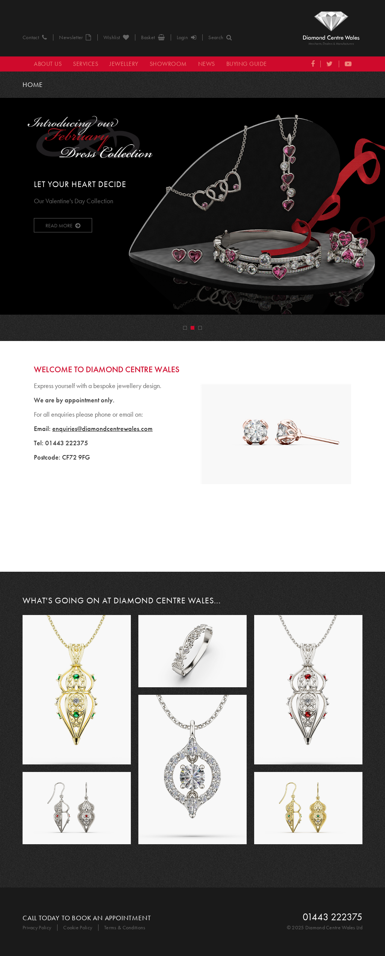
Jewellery (123, 63)
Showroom (168, 63)
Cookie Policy (77, 927)
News (206, 63)
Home (33, 85)
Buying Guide (246, 63)
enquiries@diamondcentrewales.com (102, 429)
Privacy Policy (37, 927)
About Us (48, 63)
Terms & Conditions (124, 927)
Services (85, 63)
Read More (59, 225)
